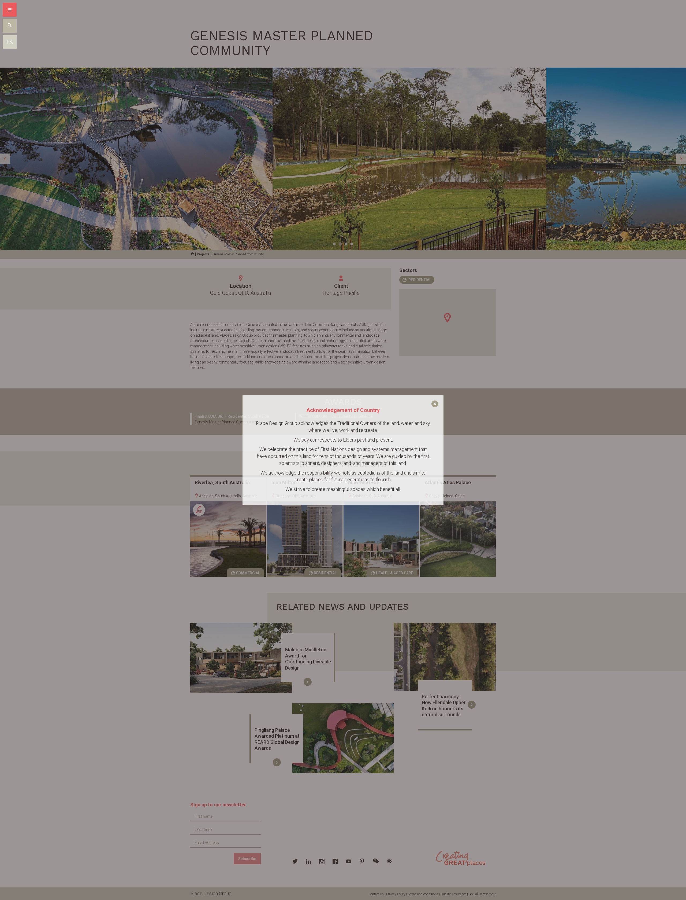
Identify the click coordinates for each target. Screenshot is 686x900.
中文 (9, 42)
